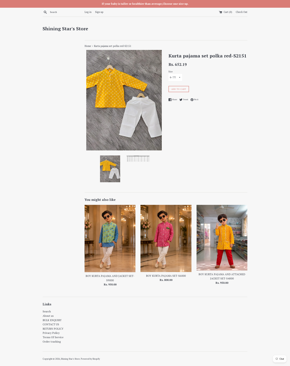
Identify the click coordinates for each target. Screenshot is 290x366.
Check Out (241, 12)
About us (48, 316)
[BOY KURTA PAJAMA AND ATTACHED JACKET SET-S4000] (222, 237)
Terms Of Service (53, 337)
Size (170, 71)
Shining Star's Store (65, 28)
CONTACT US (51, 324)
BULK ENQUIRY (52, 320)
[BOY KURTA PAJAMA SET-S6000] (165, 238)
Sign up (99, 12)
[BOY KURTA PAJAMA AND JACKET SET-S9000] (110, 238)
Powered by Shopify (90, 358)
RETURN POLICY (53, 328)
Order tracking (52, 341)
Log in (88, 12)
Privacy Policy (51, 333)
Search (47, 311)
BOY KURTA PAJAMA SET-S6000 (166, 276)
